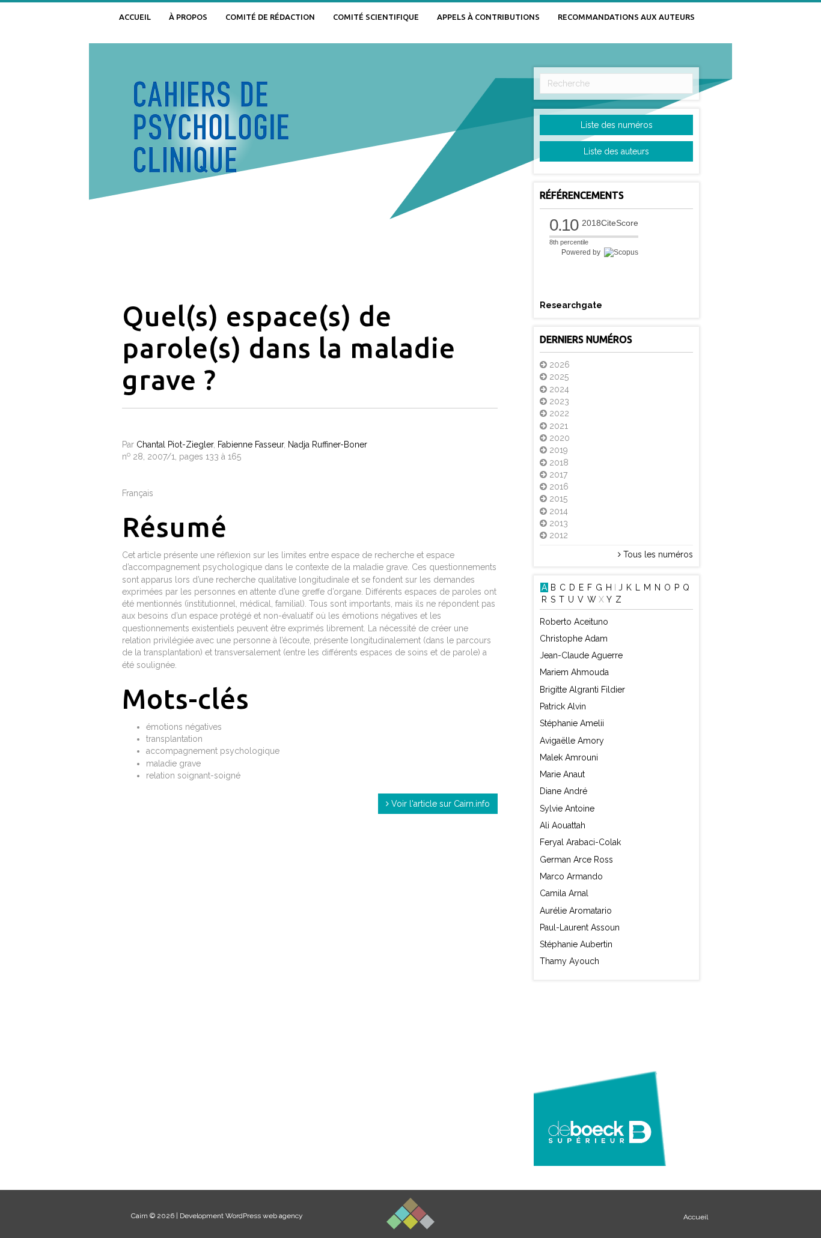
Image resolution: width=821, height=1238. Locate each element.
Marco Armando (571, 876)
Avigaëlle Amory (572, 740)
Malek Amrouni (569, 757)
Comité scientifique (376, 17)
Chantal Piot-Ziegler (174, 444)
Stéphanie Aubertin (576, 944)
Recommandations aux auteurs (626, 17)
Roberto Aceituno (574, 622)
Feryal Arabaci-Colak (580, 842)
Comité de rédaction (270, 17)
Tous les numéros (657, 554)
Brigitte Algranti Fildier (582, 689)
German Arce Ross (576, 859)
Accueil (135, 17)
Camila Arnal (564, 893)
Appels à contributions (488, 17)
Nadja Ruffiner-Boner (327, 444)
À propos (188, 17)
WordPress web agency (264, 1216)
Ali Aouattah (562, 825)
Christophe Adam (574, 638)
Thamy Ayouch (569, 961)
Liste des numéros (617, 125)
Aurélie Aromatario (576, 910)
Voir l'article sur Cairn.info (439, 804)
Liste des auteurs (616, 151)
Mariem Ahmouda (574, 672)
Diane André (563, 791)
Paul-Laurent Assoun (580, 927)
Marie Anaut (562, 774)
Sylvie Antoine (567, 808)
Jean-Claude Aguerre (581, 655)
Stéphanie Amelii (572, 723)
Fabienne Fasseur (251, 444)
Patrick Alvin (563, 706)
